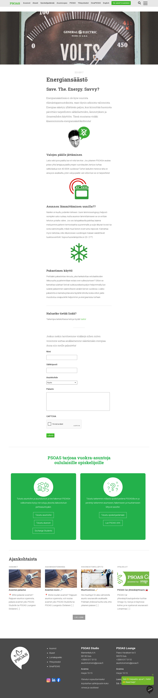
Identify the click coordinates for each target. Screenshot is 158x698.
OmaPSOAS (96, 3)
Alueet (35, 3)
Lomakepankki (55, 657)
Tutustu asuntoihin (43, 515)
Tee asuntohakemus (121, 3)
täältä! (83, 319)
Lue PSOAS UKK (112, 523)
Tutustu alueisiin (43, 523)
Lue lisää (79, 617)
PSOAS (73, 3)
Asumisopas (62, 3)
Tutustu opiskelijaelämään (112, 515)
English (106, 3)
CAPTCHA (51, 416)
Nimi (48, 351)
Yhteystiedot (83, 3)
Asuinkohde (52, 377)
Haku (139, 3)
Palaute (50, 389)
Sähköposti (51, 364)
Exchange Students (43, 530)
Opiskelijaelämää (47, 3)
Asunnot (26, 3)
